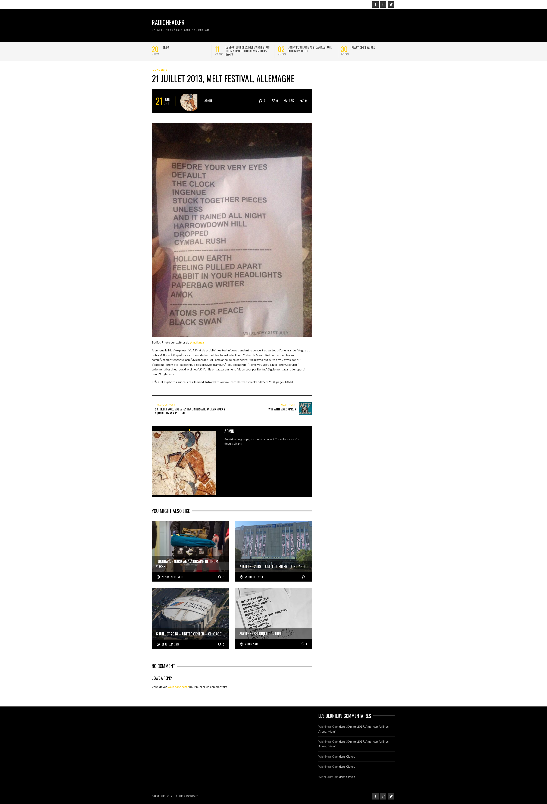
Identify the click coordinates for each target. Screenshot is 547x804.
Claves (350, 756)
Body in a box (297, 47)
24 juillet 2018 (171, 644)
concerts (160, 69)
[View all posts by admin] (190, 101)
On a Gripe (168, 47)
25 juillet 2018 (254, 577)
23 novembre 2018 (172, 577)
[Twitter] (391, 4)
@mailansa (197, 342)
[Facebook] (375, 4)
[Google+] (383, 4)
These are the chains (238, 47)
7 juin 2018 (252, 644)
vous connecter (178, 687)
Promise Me (358, 47)
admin (208, 100)
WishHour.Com (328, 726)
